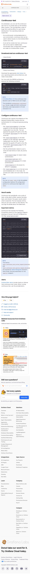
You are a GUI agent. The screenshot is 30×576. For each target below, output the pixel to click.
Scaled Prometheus (21, 423)
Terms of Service (16, 1)
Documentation (4, 11)
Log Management (20, 432)
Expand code (22, 255)
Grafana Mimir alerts (7, 282)
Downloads (19, 465)
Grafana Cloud (12, 551)
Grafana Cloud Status (6, 453)
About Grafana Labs (21, 483)
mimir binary (20, 73)
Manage (19, 11)
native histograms (16, 269)
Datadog (3, 474)
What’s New (4, 450)
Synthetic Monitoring (6, 437)
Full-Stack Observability (22, 413)
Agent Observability (6, 420)
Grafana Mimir (13, 11)
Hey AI (17, 502)
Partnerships (19, 488)
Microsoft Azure (5, 469)
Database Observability (7, 433)
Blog (2, 486)
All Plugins (4, 462)
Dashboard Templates (22, 467)
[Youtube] (21, 568)
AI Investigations (5, 448)
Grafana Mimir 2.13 (9, 99)
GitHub (18, 462)
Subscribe (24, 397)
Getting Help (19, 498)
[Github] (17, 568)
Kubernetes (4, 472)
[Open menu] (27, 4)
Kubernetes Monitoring (7, 426)
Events (3, 491)
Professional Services (21, 500)
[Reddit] (26, 568)
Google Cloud (4, 467)
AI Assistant (4, 417)
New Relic (3, 476)
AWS (2, 465)
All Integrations (5, 460)
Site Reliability (20, 430)
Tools (24, 11)
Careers (18, 486)
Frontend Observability (7, 435)
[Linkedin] (12, 568)
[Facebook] (3, 568)
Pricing (3, 413)
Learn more (24, 1)
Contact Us (19, 495)
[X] (7, 568)
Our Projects (19, 460)
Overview (3, 410)
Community (4, 488)
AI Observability (20, 410)
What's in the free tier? (7, 415)
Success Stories (20, 493)
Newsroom (19, 491)
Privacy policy (19, 401)
